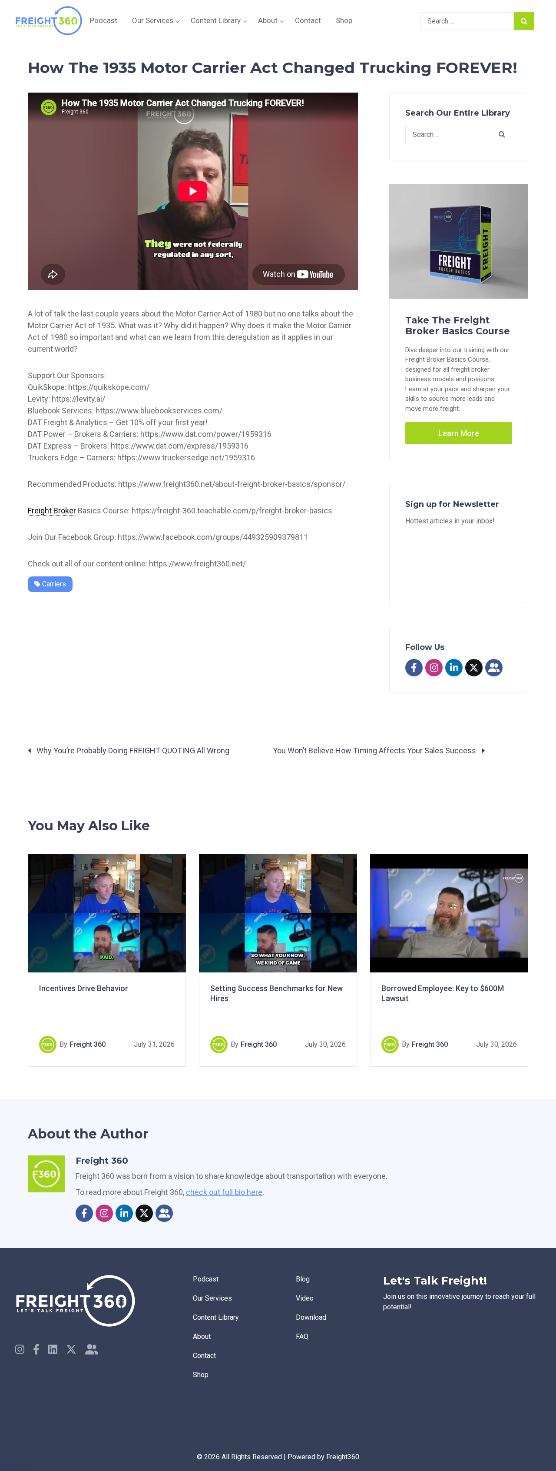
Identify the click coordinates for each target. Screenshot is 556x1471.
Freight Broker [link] (52, 510)
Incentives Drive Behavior (83, 988)
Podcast (103, 20)
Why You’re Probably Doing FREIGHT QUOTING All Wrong (132, 750)
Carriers (53, 584)
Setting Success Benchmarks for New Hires (276, 993)
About (268, 20)
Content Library (216, 20)
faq (302, 1336)
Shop (344, 20)
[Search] (524, 21)
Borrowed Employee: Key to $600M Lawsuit (442, 993)
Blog (303, 1279)
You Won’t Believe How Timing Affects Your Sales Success (375, 750)
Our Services (152, 20)
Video (305, 1298)
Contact (308, 20)
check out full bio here (224, 1192)
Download (311, 1317)
